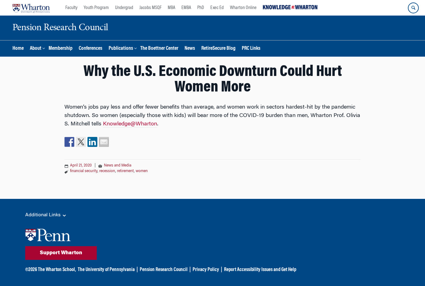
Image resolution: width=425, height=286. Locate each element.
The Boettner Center (159, 48)
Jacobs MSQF (150, 7)
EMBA (186, 7)
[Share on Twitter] (81, 142)
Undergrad (124, 7)
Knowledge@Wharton (130, 124)
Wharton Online (243, 7)
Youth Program (96, 7)
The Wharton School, (57, 269)
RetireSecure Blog (218, 48)
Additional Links (43, 215)
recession (107, 171)
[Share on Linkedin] (92, 142)
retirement (125, 171)
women (142, 171)
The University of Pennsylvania (106, 269)
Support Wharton (61, 253)
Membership (60, 48)
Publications (121, 48)
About (35, 48)
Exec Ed (217, 7)
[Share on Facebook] (69, 142)
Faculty (71, 7)
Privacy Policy (206, 269)
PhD (200, 7)
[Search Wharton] (413, 7)
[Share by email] (104, 142)
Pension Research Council (164, 269)
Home (18, 48)
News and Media (117, 165)
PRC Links (251, 48)
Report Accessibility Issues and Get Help (260, 269)
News (189, 48)
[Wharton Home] (31, 8)
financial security (83, 171)
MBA (171, 7)
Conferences (90, 48)
